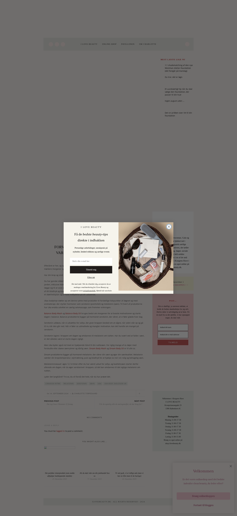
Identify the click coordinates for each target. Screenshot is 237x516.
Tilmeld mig (91, 269)
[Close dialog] (169, 226)
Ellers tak (91, 277)
